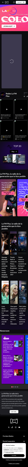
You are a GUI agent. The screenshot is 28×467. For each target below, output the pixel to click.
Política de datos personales (14, 460)
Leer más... (14, 411)
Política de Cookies (9, 452)
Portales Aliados (8, 436)
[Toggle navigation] (2, 2)
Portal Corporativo (9, 441)
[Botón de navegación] (12, 387)
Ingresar (19, 2)
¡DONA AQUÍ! (7, 26)
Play (13, 151)
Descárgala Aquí (7, 193)
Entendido (14, 455)
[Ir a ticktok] (9, 427)
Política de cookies (14, 463)
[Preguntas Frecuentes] (14, 2)
